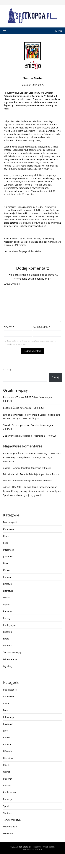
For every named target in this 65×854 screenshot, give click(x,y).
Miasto (6, 597)
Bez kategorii (10, 522)
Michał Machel (10, 474)
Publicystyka (9, 624)
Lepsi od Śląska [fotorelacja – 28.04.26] (23, 407)
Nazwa (9, 326)
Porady (7, 618)
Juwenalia (8, 556)
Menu (58, 31)
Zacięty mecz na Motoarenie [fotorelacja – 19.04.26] (30, 435)
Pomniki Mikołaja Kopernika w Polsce (31, 467)
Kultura (7, 576)
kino (5, 563)
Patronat (7, 611)
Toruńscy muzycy (12, 652)
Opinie (6, 604)
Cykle (6, 535)
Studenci (7, 645)
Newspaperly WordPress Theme (39, 848)
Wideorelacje (10, 659)
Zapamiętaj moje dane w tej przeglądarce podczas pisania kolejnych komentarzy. (31, 342)
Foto (5, 542)
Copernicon (9, 528)
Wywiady (8, 666)
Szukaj (7, 369)
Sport (6, 638)
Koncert (7, 570)
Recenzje (7, 631)
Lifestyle (7, 583)
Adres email (41, 326)
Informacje (8, 549)
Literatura (8, 590)
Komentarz (12, 284)
